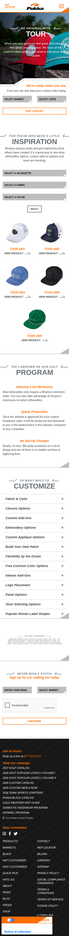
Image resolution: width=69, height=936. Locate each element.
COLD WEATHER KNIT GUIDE (21, 802)
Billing (42, 853)
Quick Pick (10, 873)
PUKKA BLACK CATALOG (18, 797)
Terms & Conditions (45, 891)
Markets (9, 847)
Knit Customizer (15, 866)
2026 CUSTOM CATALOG (18, 782)
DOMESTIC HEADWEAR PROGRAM (25, 807)
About (7, 885)
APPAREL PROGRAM (16, 812)
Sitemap (43, 866)
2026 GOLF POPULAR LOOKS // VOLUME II (29, 777)
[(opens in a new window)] (4, 834)
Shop (6, 911)
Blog (6, 898)
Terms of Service (50, 899)
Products (10, 841)
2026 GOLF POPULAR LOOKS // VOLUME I (29, 772)
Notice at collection (17, 931)
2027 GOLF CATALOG (16, 767)
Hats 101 (9, 879)
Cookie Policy (47, 905)
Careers (43, 860)
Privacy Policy (48, 873)
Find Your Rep (34, 111)
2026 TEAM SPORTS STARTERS (23, 792)
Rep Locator (10, 6)
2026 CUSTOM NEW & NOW (20, 787)
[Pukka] (35, 6)
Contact (43, 841)
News (7, 892)
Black (7, 853)
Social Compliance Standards (51, 881)
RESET (34, 209)
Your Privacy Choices (31, 920)
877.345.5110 (32, 756)
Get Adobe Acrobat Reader (19, 818)
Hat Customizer (14, 860)
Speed (7, 905)
